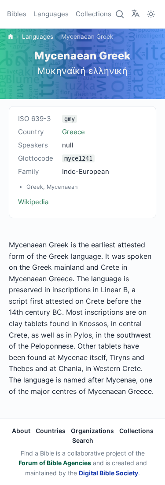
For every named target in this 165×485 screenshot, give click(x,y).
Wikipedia (33, 202)
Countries (51, 430)
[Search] (120, 14)
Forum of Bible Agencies (54, 463)
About (21, 430)
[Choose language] (135, 14)
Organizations (92, 430)
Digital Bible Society (108, 473)
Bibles (16, 14)
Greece (73, 132)
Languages (51, 14)
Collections (93, 14)
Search (82, 440)
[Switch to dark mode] (151, 14)
